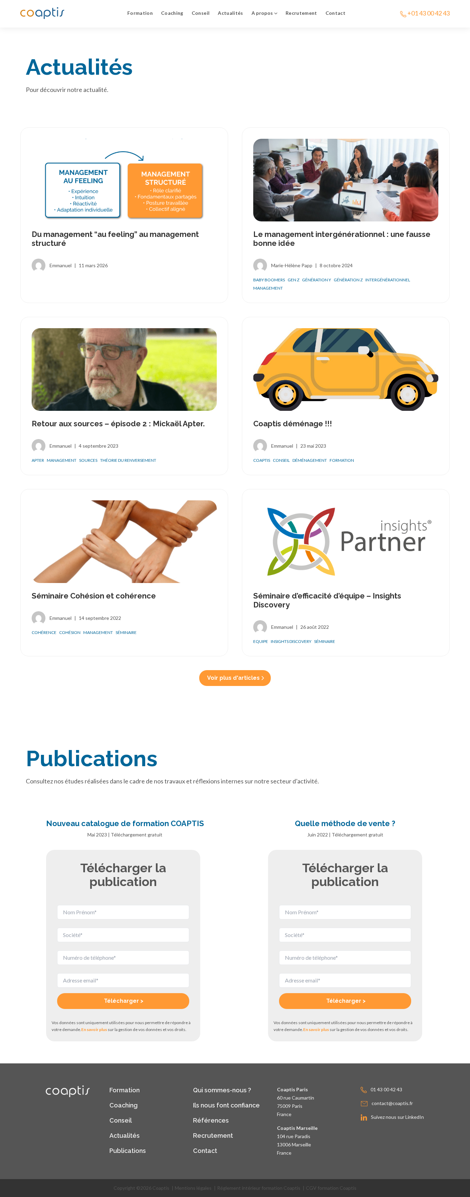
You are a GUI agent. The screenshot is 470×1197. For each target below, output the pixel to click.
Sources (88, 460)
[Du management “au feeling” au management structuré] (124, 180)
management (268, 288)
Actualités (230, 13)
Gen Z (293, 279)
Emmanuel (61, 265)
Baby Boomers (269, 279)
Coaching (172, 13)
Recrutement (301, 13)
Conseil (201, 13)
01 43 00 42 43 (386, 1089)
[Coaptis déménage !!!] (345, 369)
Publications (127, 1150)
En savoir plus (94, 1029)
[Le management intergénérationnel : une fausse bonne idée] (345, 180)
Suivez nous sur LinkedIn (397, 1117)
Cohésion (70, 632)
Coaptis (261, 460)
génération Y (316, 279)
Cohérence (44, 632)
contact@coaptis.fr (392, 1103)
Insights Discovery (291, 641)
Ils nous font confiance (226, 1105)
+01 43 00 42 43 (428, 13)
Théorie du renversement (128, 460)
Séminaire (126, 632)
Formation (140, 13)
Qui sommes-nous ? (222, 1090)
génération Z (348, 279)
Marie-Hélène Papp (291, 265)
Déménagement (309, 460)
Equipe (260, 641)
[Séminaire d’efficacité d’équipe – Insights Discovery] (345, 541)
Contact (335, 13)
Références (211, 1120)
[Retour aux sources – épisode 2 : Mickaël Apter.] (124, 369)
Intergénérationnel (387, 279)
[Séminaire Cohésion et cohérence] (124, 541)
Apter (38, 460)
